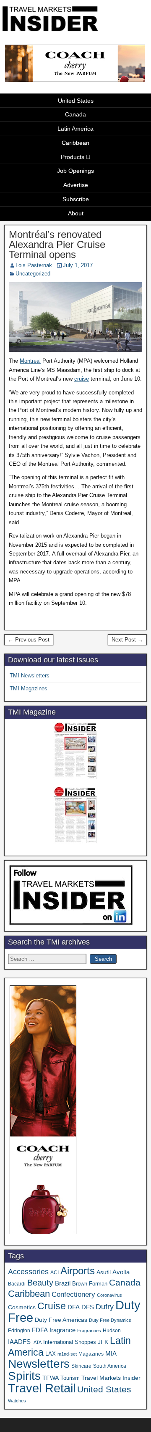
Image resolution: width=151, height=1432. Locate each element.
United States (76, 100)
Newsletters (39, 1363)
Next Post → (127, 639)
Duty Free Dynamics (110, 1320)
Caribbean (75, 142)
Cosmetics (22, 1307)
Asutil (103, 1272)
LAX (50, 1354)
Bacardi (17, 1284)
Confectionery (73, 1294)
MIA (111, 1353)
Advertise (75, 185)
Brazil (62, 1283)
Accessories (28, 1272)
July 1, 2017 (78, 265)
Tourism (70, 1378)
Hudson (112, 1331)
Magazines (91, 1354)
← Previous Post (28, 639)
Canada (75, 114)
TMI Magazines (28, 688)
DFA (74, 1307)
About (75, 213)
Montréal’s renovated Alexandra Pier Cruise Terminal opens (57, 244)
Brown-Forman (89, 1283)
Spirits (24, 1375)
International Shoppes (69, 1342)
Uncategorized (33, 273)
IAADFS (19, 1341)
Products (72, 157)
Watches (17, 1400)
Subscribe (75, 199)
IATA (37, 1342)
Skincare (81, 1366)
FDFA (40, 1330)
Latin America (75, 128)
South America (109, 1366)
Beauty (40, 1282)
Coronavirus (109, 1295)
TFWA (50, 1377)
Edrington (19, 1330)
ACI (54, 1272)
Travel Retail (42, 1388)
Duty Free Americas (61, 1319)
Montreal (30, 361)
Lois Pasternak (34, 265)
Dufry (105, 1307)
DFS (87, 1307)
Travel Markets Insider (111, 1377)
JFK (103, 1342)
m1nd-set (67, 1353)
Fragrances (89, 1330)
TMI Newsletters (29, 675)
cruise (81, 379)
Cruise (51, 1306)
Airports (77, 1270)
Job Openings (75, 170)
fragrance (62, 1330)
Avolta (121, 1272)
